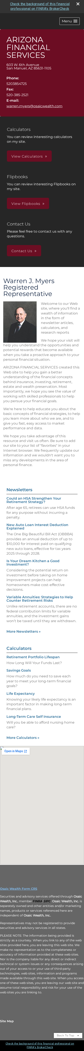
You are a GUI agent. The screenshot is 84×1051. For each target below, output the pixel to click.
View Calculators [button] (27, 156)
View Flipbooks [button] (25, 204)
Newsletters (19, 489)
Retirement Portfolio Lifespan (33, 657)
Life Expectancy (20, 694)
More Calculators (22, 738)
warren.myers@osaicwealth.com (34, 106)
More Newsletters (23, 631)
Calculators (18, 648)
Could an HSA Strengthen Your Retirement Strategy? (33, 500)
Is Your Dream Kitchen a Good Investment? (32, 562)
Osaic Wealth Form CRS (18, 889)
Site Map (7, 1021)
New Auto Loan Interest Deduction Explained (37, 526)
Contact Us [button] (21, 251)
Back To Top (66, 1035)
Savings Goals (18, 670)
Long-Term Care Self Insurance (33, 717)
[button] (69, 21)
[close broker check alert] (78, 4)
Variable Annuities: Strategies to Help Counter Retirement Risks (39, 599)
